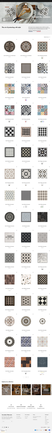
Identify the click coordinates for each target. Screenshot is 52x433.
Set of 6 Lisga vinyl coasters (42, 77)
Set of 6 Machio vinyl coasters (9, 161)
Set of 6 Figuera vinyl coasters (42, 161)
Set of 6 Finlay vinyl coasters (26, 246)
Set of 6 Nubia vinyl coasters (42, 350)
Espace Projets (4, 4)
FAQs (45, 416)
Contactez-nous (35, 419)
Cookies (46, 420)
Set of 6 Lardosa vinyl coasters (9, 97)
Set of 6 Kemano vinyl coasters (9, 246)
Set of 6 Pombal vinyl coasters (9, 182)
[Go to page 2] (28, 377)
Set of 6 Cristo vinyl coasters (42, 330)
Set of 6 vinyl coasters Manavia (26, 371)
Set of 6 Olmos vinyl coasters (26, 288)
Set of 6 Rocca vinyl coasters (10, 371)
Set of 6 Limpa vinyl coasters (42, 140)
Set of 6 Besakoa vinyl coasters (42, 371)
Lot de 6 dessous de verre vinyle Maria (25, 55)
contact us (46, 423)
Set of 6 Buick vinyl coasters (42, 246)
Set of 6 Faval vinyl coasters (26, 161)
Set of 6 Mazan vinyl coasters (42, 288)
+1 (44, 374)
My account (26, 416)
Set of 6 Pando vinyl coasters (9, 119)
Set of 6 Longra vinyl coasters (26, 77)
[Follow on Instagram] (4, 427)
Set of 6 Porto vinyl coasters (26, 182)
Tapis (20, 7)
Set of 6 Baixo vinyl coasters (26, 204)
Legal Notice (46, 419)
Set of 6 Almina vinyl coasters (9, 204)
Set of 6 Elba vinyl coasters (9, 330)
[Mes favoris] (16, 39)
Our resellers (18, 416)
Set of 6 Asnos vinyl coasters (10, 77)
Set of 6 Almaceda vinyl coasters (42, 55)
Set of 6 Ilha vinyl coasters (42, 204)
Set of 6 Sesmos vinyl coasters (42, 119)
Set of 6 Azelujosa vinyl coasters (26, 350)
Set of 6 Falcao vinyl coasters (26, 119)
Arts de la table (17, 7)
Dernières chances (26, 8)
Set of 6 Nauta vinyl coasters (26, 309)
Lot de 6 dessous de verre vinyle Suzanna (9, 55)
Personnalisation (12, 7)
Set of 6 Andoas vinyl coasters (9, 309)
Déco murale (29, 7)
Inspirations (45, 7)
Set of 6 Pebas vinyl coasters (42, 309)
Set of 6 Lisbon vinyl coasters (42, 182)
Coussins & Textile (24, 7)
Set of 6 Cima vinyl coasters (42, 97)
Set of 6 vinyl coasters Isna (26, 97)
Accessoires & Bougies (35, 7)
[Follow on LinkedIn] (8, 427)
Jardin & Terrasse (41, 7)
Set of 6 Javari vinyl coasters (26, 330)
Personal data (47, 422)
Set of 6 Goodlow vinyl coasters (9, 266)
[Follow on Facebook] (2, 427)
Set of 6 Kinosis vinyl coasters (42, 266)
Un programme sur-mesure (40, 408)
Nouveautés (7, 7)
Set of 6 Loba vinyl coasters (9, 140)
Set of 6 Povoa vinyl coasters (26, 140)
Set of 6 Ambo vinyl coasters (10, 288)
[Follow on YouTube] (6, 427)
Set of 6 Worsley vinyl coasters (26, 266)
